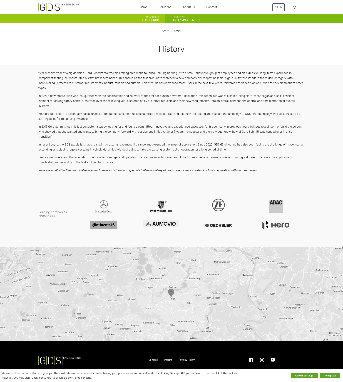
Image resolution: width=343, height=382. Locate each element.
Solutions (165, 7)
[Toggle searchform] (294, 7)
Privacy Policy (186, 359)
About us (189, 7)
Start (165, 31)
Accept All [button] (330, 375)
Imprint (168, 359)
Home (143, 7)
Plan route (171, 294)
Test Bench (150, 19)
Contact (211, 7)
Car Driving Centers (185, 19)
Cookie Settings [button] (304, 375)
